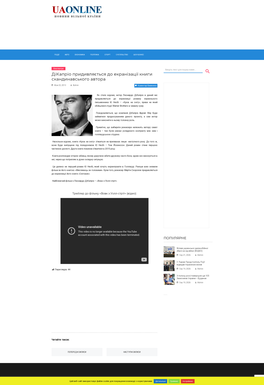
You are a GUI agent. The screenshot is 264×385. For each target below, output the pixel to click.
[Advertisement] (159, 24)
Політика (94, 55)
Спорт (107, 55)
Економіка (80, 55)
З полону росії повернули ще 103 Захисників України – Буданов (193, 277)
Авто (67, 55)
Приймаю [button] (174, 381)
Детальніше (160, 381)
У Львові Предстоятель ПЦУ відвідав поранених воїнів (191, 263)
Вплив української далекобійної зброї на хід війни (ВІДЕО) (192, 249)
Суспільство (122, 55)
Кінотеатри (58, 68)
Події (56, 55)
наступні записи (132, 352)
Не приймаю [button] (188, 381)
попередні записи (77, 352)
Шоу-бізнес (139, 55)
